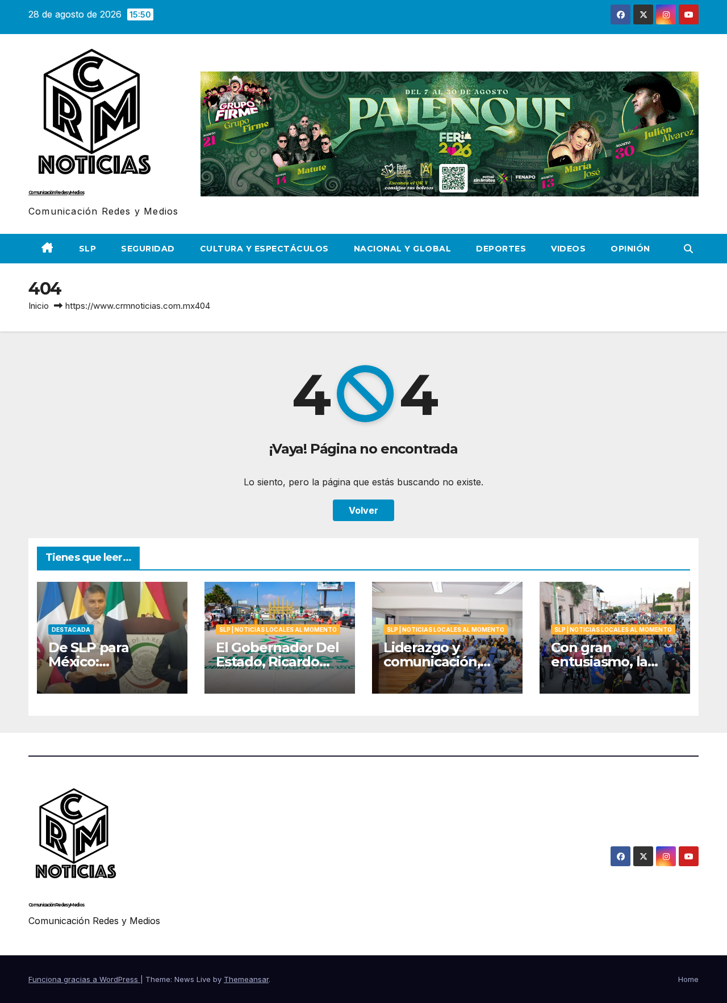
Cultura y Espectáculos (264, 249)
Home (688, 979)
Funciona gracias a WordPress (84, 979)
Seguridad (148, 249)
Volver (363, 510)
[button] (688, 248)
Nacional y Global (403, 249)
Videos (568, 249)
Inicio (38, 305)
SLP (88, 249)
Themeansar (246, 979)
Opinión (630, 249)
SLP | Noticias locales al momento (278, 629)
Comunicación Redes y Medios (56, 192)
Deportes (501, 249)
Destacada (71, 629)
